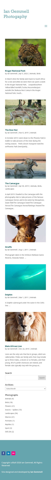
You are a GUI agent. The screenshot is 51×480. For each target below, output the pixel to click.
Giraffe (8, 247)
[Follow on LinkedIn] (8, 453)
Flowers (8, 406)
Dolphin (8, 294)
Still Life (8, 432)
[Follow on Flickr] (13, 453)
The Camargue (12, 183)
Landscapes (9, 189)
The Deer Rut (11, 130)
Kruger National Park (15, 71)
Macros (8, 417)
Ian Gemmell (12, 73)
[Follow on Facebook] (3, 453)
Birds (39, 73)
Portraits (8, 421)
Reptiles (8, 424)
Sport (7, 428)
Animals (33, 73)
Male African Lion (13, 346)
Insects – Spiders (11, 410)
